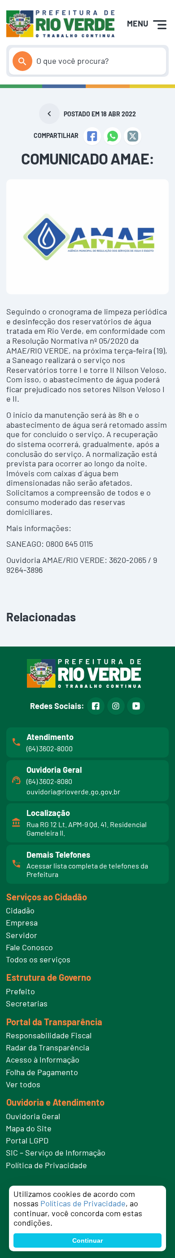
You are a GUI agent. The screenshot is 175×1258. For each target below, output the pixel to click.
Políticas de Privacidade (83, 1203)
